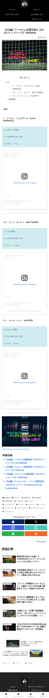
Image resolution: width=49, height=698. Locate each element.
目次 (21, 78)
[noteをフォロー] (36, 527)
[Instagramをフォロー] (13, 527)
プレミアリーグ (22, 508)
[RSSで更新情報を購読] (36, 533)
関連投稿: (12, 99)
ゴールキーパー (9, 504)
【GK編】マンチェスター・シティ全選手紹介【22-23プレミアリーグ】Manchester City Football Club (24, 484)
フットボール (8, 508)
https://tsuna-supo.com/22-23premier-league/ (16, 449)
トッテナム (42, 504)
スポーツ (17, 498)
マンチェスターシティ (37, 508)
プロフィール (36, 690)
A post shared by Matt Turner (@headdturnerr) (24, 311)
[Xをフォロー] (36, 521)
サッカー (21, 504)
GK (8, 82)
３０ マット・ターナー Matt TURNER (27, 92)
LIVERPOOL (8, 501)
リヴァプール (8, 511)
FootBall (7, 498)
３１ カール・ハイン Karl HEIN (25, 96)
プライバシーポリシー (36, 687)
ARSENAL (27, 498)
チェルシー (31, 504)
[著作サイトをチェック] (13, 521)
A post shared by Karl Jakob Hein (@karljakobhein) (24, 409)
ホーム (12, 687)
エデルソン (30, 501)
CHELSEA (37, 498)
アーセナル (19, 501)
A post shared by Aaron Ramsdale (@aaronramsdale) (24, 209)
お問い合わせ (13, 690)
